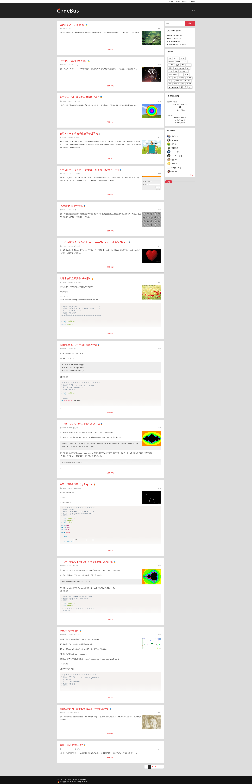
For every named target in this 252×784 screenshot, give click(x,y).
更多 (191, 175)
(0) (160, 28)
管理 (193, 10)
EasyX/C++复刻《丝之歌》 (74, 60)
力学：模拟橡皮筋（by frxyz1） (76, 484)
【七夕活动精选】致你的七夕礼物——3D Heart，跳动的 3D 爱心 (94, 242)
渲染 (182, 84)
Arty (70, 28)
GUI (181, 74)
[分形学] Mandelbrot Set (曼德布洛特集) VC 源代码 (86, 561)
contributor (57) (176, 156)
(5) (160, 173)
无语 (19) (174, 172)
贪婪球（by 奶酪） (69, 630)
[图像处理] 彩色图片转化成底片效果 (78, 344)
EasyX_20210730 (181, 61)
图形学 (170, 68)
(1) (160, 246)
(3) (160, 210)
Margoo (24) (175, 140)
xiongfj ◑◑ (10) (176, 168)
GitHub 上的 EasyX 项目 (174, 36)
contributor (78, 282)
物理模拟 (171, 61)
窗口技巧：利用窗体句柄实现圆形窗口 (80, 97)
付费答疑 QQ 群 (180, 120)
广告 (168, 182)
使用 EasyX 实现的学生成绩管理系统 (79, 133)
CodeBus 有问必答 (180, 118)
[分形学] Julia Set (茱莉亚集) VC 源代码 (80, 424)
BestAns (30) (175, 152)
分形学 (170, 71)
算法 (170, 84)
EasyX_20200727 (179, 68)
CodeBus (177, 1)
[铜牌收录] (101, 97)
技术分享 (183, 87)
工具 (176, 71)
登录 (193, 1)
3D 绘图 (189, 78)
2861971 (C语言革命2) (180, 104)
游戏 (177, 65)
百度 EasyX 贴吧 (180, 122)
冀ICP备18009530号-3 (83, 782)
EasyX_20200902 (173, 87)
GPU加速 (176, 84)
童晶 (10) (174, 144)
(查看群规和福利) (180, 110)
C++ (190, 87)
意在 (69, 779)
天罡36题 (181, 78)
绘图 (175, 78)
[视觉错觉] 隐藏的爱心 (71, 206)
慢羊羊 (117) (175, 136)
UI (169, 81)
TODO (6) (174, 164)
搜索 (190, 23)
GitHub (182, 58)
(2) (160, 101)
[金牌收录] (86, 24)
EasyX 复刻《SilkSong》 (72, 24)
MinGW (189, 84)
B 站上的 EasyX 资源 (173, 41)
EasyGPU (171, 65)
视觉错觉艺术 (183, 71)
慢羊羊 (78, 101)
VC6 (170, 58)
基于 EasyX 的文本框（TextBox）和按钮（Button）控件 (89, 169)
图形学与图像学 (173, 74)
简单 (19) (174, 160)
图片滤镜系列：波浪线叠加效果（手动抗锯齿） (84, 708)
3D (188, 68)
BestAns (78, 173)
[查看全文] (110, 49)
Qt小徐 (77, 137)
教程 (186, 74)
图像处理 (187, 81)
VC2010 (175, 58)
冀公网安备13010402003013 (68, 782)
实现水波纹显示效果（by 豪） (75, 278)
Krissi (76, 349)
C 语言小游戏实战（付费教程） (177, 44)
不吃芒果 (77, 246)
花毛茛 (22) (174, 148)
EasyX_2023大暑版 (178, 81)
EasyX (171, 1)
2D (183, 65)
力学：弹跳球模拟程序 (71, 745)
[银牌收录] (99, 133)
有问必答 (184, 1)
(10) (160, 137)
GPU (170, 78)
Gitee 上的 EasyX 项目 (174, 38)
